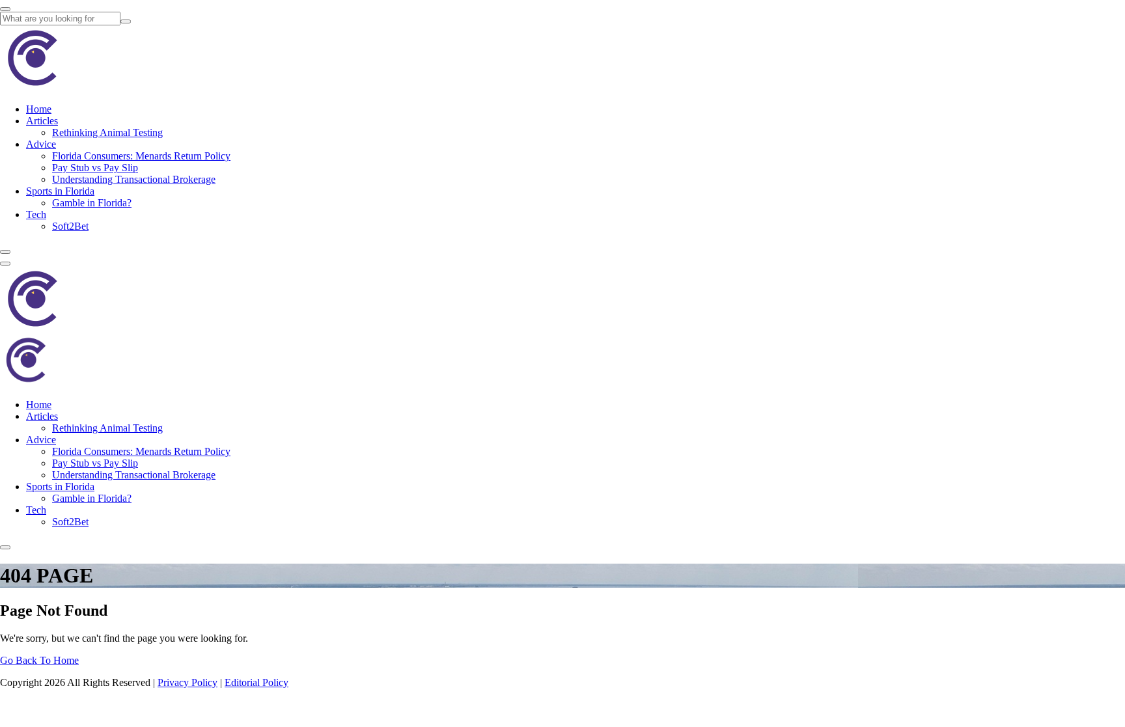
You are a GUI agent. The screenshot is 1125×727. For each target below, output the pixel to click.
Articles (42, 120)
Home (38, 109)
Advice (41, 144)
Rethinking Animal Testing (107, 132)
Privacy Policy (187, 682)
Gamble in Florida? (92, 202)
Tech (36, 214)
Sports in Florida (60, 191)
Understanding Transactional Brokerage (133, 179)
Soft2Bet (70, 226)
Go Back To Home (39, 660)
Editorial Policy (256, 682)
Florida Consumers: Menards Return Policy (141, 155)
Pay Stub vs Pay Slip (95, 167)
